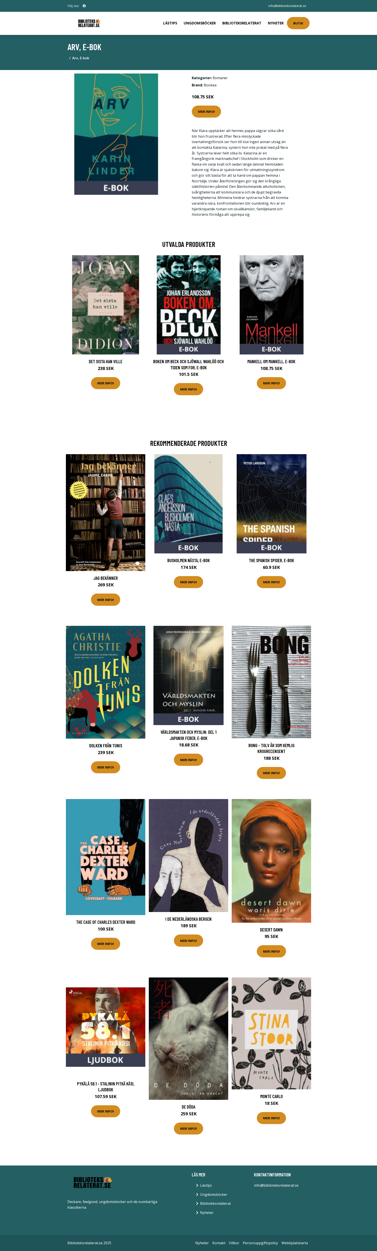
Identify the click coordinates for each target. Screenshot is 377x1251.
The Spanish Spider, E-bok (271, 560)
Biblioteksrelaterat (241, 23)
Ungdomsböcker (200, 23)
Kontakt (218, 1243)
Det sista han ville (105, 361)
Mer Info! (206, 111)
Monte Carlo (271, 1096)
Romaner (220, 77)
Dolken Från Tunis (105, 745)
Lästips (170, 23)
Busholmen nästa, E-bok (188, 560)
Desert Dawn (271, 929)
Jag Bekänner (105, 578)
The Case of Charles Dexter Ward (105, 922)
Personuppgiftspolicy (260, 1243)
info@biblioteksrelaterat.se (287, 6)
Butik (298, 23)
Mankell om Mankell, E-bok (271, 361)
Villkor (234, 1243)
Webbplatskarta (294, 1243)
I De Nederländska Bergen (188, 919)
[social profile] (84, 6)
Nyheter (276, 23)
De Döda (188, 1106)
